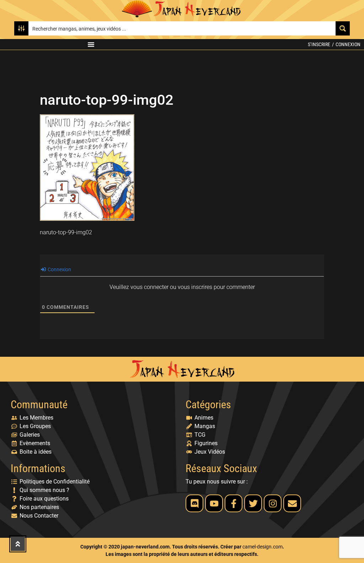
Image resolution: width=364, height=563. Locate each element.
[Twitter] (253, 503)
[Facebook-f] (233, 503)
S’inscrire (319, 44)
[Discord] (194, 503)
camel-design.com (262, 547)
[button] (91, 44)
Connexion (348, 44)
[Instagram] (273, 503)
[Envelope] (292, 503)
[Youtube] (214, 503)
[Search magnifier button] (343, 28)
